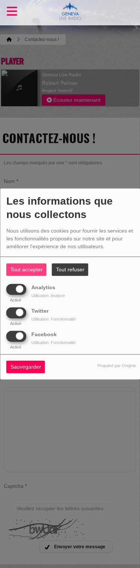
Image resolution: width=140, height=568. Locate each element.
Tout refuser (70, 270)
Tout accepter (26, 270)
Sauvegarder (25, 367)
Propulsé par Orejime (116, 366)
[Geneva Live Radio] (70, 13)
